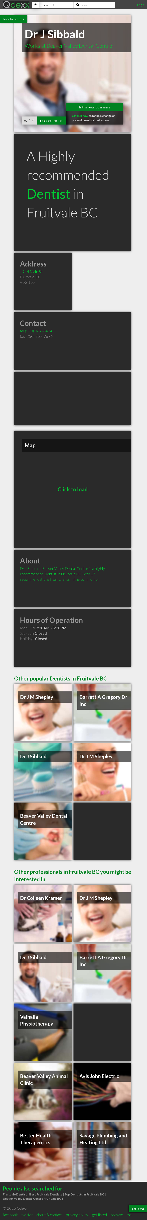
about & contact (49, 1214)
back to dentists (13, 19)
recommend (51, 120)
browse (117, 1214)
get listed (99, 1214)
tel (36, 331)
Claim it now (80, 115)
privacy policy (77, 1214)
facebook (10, 1214)
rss (129, 1214)
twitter (27, 1214)
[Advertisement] (72, 398)
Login (140, 5)
